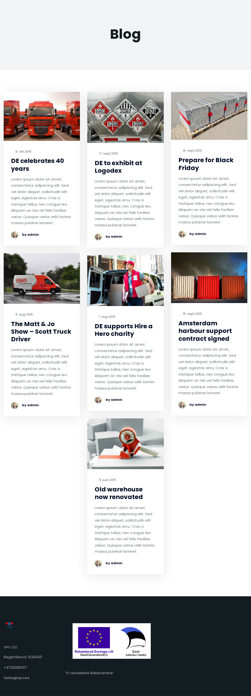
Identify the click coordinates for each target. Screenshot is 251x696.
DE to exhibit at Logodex (118, 167)
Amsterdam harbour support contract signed (205, 330)
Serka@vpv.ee (16, 677)
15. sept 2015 (192, 314)
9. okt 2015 (23, 152)
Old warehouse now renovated (119, 493)
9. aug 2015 (24, 315)
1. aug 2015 (106, 317)
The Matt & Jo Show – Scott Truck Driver (41, 331)
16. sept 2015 (192, 151)
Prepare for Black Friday (206, 164)
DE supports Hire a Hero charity (124, 330)
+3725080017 (15, 667)
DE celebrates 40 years (37, 164)
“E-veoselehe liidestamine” (89, 672)
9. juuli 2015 (107, 480)
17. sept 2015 (108, 154)
